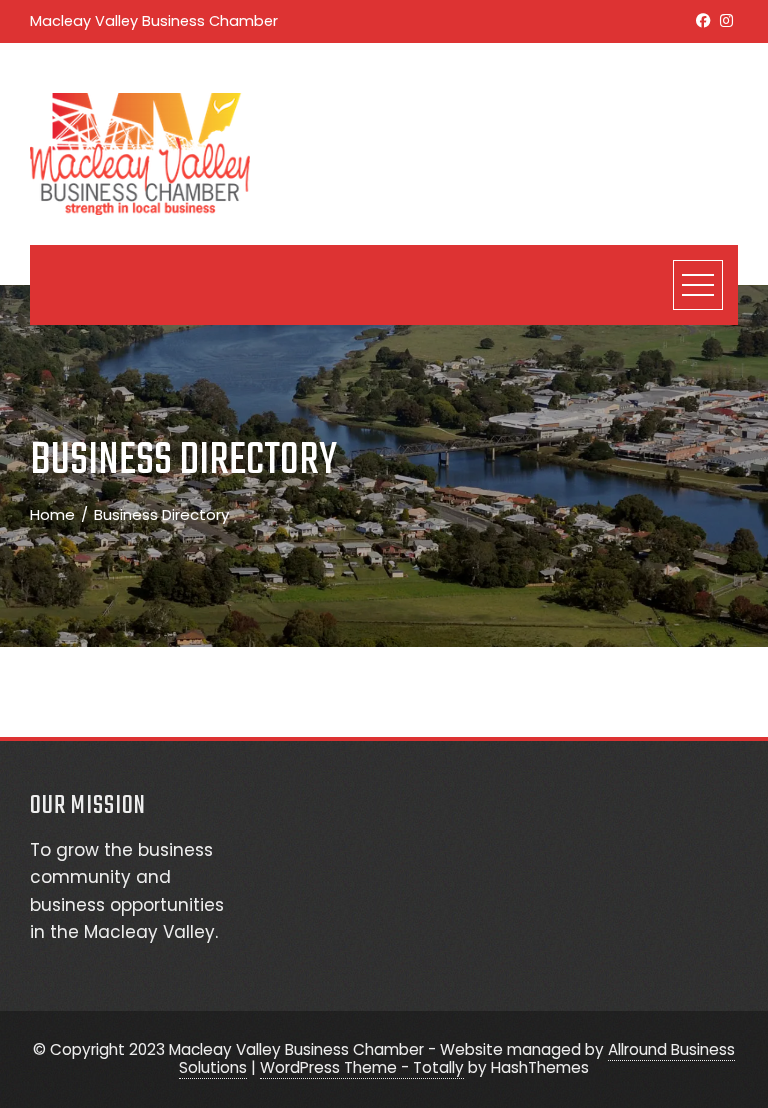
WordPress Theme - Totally (362, 1067)
